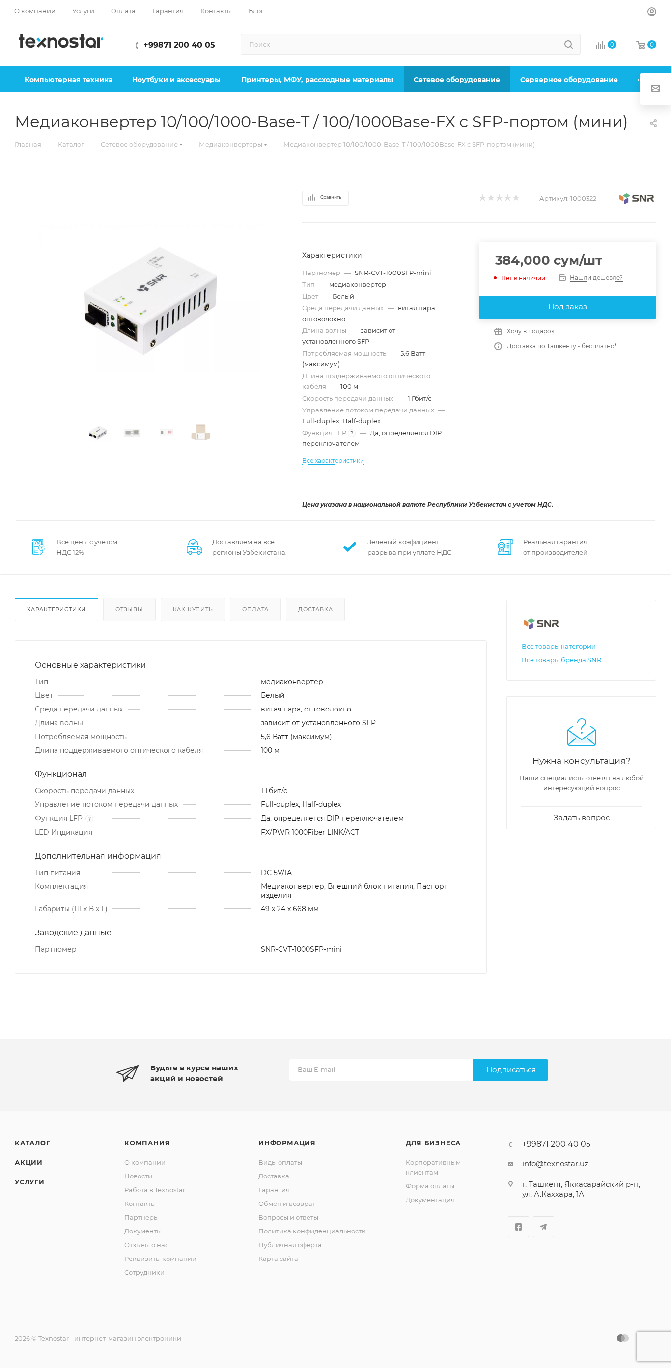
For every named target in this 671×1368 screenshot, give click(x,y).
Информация (287, 1143)
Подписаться (511, 1069)
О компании (145, 1162)
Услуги (30, 1182)
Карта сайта (278, 1258)
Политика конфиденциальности (312, 1231)
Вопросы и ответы (288, 1217)
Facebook (518, 1226)
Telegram (543, 1226)
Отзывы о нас (146, 1245)
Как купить (193, 609)
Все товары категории (559, 646)
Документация (430, 1200)
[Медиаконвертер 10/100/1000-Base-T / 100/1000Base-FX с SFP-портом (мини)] (149, 299)
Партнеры (141, 1217)
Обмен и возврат (286, 1203)
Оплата (255, 609)
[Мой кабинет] (651, 13)
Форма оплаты (430, 1186)
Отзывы (129, 609)
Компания (147, 1143)
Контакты (140, 1203)
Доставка (315, 609)
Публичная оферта (290, 1245)
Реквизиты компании (160, 1258)
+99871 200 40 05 (179, 45)
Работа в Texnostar (154, 1190)
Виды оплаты (280, 1162)
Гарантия (274, 1190)
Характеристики (56, 609)
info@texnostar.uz (555, 1163)
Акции (29, 1162)
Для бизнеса (433, 1143)
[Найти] (569, 44)
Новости (138, 1176)
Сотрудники (144, 1272)
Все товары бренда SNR (561, 660)
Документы (143, 1231)
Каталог (33, 1143)
